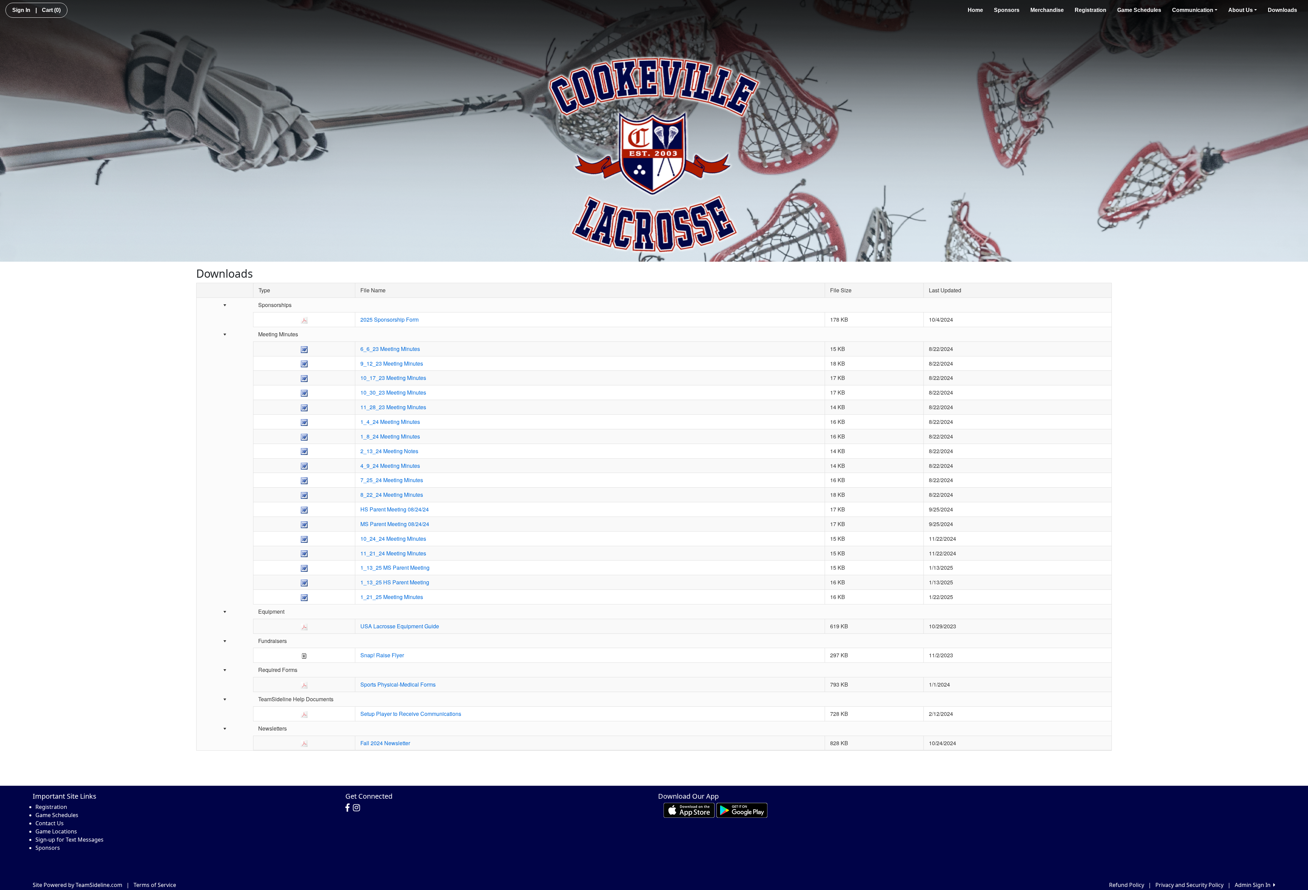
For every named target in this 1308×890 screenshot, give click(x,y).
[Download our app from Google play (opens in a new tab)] (741, 809)
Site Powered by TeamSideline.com (77, 885)
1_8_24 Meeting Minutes (390, 436)
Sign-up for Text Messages (69, 839)
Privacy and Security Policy (1189, 885)
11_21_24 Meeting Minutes (393, 553)
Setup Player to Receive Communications (410, 714)
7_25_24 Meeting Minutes (391, 480)
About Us (1240, 10)
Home (975, 10)
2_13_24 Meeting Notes (389, 451)
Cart (51, 10)
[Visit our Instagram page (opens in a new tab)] (358, 807)
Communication (1192, 10)
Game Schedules (1139, 10)
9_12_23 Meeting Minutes (391, 363)
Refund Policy (1126, 885)
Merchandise (1047, 10)
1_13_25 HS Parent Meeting (394, 582)
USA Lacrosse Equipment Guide (399, 626)
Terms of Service (155, 885)
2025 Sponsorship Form (389, 319)
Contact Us (49, 823)
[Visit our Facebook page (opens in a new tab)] (349, 807)
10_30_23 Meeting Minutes (393, 392)
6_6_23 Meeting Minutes (390, 349)
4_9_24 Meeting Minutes (390, 466)
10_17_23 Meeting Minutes (393, 378)
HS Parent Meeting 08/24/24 (394, 509)
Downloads (1282, 10)
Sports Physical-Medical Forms (398, 684)
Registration (1090, 10)
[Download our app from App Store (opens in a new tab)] (689, 809)
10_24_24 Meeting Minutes (393, 538)
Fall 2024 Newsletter (385, 743)
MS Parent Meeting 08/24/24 (394, 524)
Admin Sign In (1254, 885)
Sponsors (1006, 10)
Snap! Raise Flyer (382, 655)
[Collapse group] (224, 305)
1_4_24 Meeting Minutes (390, 422)
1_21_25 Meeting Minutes (391, 597)
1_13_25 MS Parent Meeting (395, 567)
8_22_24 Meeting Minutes (391, 494)
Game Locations (56, 831)
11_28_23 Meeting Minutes (393, 407)
